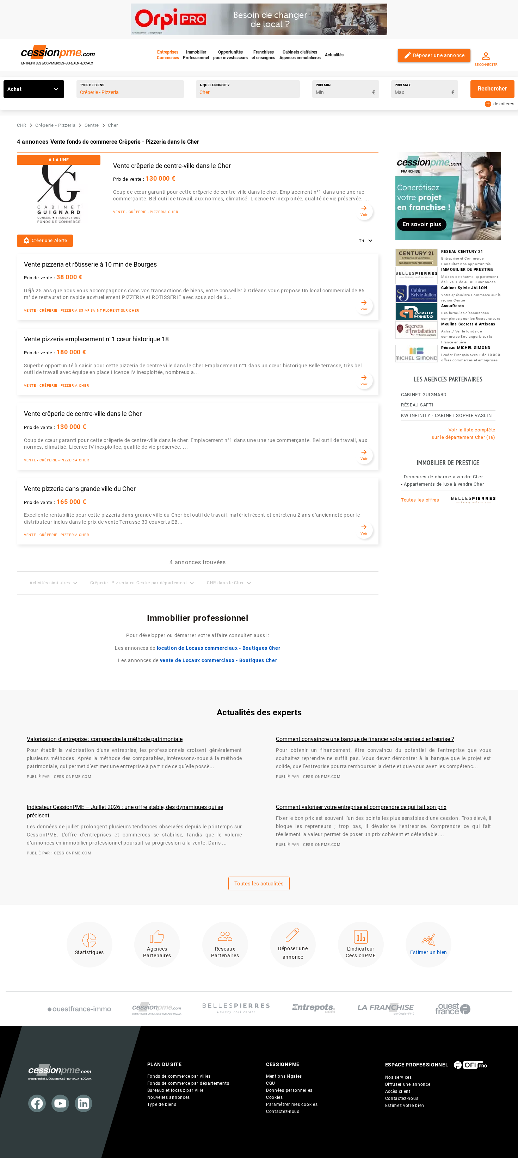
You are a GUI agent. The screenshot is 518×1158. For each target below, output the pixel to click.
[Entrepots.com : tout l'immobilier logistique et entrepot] (313, 1008)
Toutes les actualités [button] (259, 883)
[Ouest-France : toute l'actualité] (453, 1008)
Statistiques (89, 952)
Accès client (398, 1091)
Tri (362, 240)
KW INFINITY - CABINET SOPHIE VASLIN (446, 415)
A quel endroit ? (214, 85)
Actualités (334, 54)
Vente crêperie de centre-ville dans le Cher (172, 165)
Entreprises (168, 55)
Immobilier (196, 55)
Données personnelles (289, 1090)
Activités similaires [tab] (54, 583)
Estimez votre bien (405, 1105)
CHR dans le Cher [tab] (230, 583)
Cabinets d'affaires (300, 55)
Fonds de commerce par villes (179, 1076)
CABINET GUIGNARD (424, 394)
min (323, 85)
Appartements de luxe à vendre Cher (444, 484)
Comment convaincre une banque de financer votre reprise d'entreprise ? (365, 739)
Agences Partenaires (157, 952)
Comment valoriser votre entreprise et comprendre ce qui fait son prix (361, 807)
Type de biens (92, 85)
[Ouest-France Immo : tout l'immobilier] (79, 1009)
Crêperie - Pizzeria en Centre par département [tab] (143, 583)
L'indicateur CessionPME (361, 952)
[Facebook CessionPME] (37, 1103)
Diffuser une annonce (408, 1084)
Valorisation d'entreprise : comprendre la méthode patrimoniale (105, 739)
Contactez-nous (283, 1111)
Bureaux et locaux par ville (175, 1090)
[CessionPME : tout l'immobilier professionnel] (157, 1009)
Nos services (398, 1077)
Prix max (403, 85)
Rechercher (492, 88)
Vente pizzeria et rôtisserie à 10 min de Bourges (90, 264)
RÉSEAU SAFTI (417, 404)
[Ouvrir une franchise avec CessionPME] (386, 1009)
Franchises (263, 55)
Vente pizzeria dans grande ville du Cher (80, 488)
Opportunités (230, 55)
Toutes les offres (420, 500)
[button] (45, 241)
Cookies (274, 1097)
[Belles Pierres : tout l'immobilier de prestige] (236, 1008)
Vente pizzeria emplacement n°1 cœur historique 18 (96, 339)
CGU (270, 1083)
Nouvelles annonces (168, 1097)
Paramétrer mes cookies (291, 1104)
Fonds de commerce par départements (188, 1083)
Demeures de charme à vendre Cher (443, 476)
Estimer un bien (429, 952)
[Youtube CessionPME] (60, 1103)
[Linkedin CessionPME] (83, 1103)
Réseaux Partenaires (225, 952)
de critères (499, 103)
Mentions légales (284, 1076)
